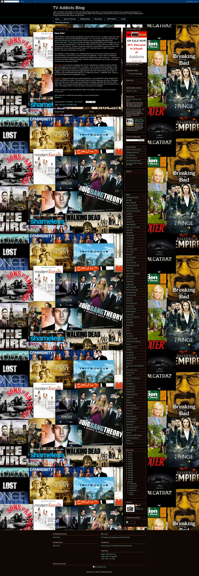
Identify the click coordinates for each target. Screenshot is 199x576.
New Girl (128, 413)
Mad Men (128, 260)
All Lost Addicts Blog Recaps (133, 160)
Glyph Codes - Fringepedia (109, 556)
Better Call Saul (130, 287)
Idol (65, 42)
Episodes (128, 270)
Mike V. (139, 505)
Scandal (128, 216)
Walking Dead (85, 19)
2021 (129, 457)
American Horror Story (132, 211)
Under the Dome (130, 430)
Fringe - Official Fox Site (108, 554)
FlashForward (59, 42)
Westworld (128, 325)
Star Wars (128, 424)
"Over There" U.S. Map (108, 558)
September (132, 490)
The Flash (128, 238)
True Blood (129, 355)
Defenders (128, 360)
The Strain (128, 336)
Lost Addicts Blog (74, 40)
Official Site (56, 537)
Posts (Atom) (91, 117)
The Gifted (128, 322)
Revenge (128, 243)
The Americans (130, 262)
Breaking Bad (129, 311)
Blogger (110, 572)
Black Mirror (129, 372)
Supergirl (128, 268)
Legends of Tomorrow (131, 273)
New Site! (60, 33)
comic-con (128, 443)
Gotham (128, 230)
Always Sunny (129, 389)
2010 (129, 481)
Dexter (128, 300)
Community (129, 397)
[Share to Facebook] (93, 102)
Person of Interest (130, 419)
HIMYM (128, 219)
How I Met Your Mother (132, 378)
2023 (129, 452)
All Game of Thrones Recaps (133, 149)
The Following (129, 257)
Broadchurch (129, 391)
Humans (128, 319)
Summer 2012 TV (130, 370)
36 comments (78, 102)
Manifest (128, 333)
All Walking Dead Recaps (132, 152)
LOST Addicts (111, 19)
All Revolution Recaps (131, 157)
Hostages (128, 402)
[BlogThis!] (89, 102)
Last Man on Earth (130, 338)
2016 (129, 468)
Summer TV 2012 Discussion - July (135, 109)
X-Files (128, 349)
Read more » (58, 97)
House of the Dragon (131, 408)
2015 (129, 470)
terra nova (128, 306)
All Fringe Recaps (130, 155)
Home (57, 19)
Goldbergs (128, 284)
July (130, 492)
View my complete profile (139, 508)
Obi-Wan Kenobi (130, 416)
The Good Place (130, 303)
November (132, 485)
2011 (129, 479)
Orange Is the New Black (132, 341)
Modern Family (130, 202)
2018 (129, 463)
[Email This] (87, 102)
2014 (129, 472)
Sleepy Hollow (129, 224)
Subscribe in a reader (131, 90)
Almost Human (129, 308)
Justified (128, 246)
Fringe (123, 19)
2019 (129, 461)
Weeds (128, 432)
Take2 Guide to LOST (131, 427)
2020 (129, 459)
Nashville (128, 281)
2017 (129, 466)
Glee (127, 400)
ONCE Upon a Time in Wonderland (135, 366)
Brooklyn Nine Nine (131, 394)
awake (127, 440)
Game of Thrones (70, 19)
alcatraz (128, 298)
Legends (128, 363)
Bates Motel (129, 276)
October (131, 488)
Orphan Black (129, 292)
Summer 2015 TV (130, 347)
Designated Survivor (131, 265)
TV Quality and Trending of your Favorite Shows (115, 537)
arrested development (131, 438)
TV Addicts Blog (69, 7)
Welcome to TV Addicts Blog (68, 105)
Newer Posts (59, 112)
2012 (129, 477)
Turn (127, 344)
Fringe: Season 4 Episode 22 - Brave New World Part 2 (139, 120)
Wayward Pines (130, 357)
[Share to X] (91, 102)
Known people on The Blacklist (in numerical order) (116, 546)
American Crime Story (131, 317)
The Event (128, 279)
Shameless (129, 221)
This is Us (128, 251)
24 (126, 328)
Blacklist (128, 232)
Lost (127, 330)
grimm (127, 200)
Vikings (128, 254)
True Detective (130, 295)
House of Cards (130, 405)
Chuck (127, 375)
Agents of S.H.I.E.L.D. (131, 227)
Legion (127, 381)
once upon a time (130, 205)
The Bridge (129, 383)
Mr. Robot (128, 410)
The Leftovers (129, 386)
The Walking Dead (130, 197)
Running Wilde (129, 421)
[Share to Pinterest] (94, 102)
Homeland (128, 241)
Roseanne (128, 352)
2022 (129, 455)
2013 (129, 475)
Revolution (98, 19)
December (132, 483)
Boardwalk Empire (130, 289)
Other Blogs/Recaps (62, 22)
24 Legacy (128, 314)
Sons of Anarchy (130, 249)
